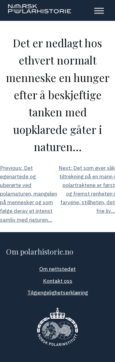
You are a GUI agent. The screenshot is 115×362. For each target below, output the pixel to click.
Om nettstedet (57, 268)
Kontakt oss (57, 280)
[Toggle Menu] (99, 11)
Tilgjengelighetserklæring (57, 292)
